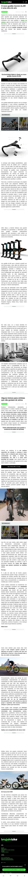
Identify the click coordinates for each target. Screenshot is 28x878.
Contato (2, 850)
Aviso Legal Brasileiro (5, 857)
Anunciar (14, 33)
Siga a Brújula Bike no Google (14, 79)
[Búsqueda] (23, 2)
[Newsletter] (26, 2)
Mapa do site (3, 848)
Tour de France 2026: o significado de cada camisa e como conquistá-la (9, 536)
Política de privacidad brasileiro (7, 859)
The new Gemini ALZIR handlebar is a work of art (13, 869)
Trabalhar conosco (4, 851)
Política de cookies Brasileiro (7, 858)
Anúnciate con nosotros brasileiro (7, 849)
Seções (2, 847)
